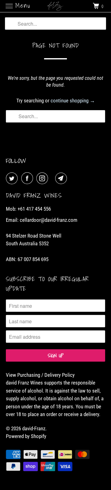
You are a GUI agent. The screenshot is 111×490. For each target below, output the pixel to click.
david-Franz (33, 428)
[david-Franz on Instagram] (43, 178)
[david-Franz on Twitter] (13, 178)
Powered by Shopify (26, 436)
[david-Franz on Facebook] (28, 178)
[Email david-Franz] (62, 178)
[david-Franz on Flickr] (53, 178)
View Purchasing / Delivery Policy (40, 375)
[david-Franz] (55, 6)
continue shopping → (73, 100)
